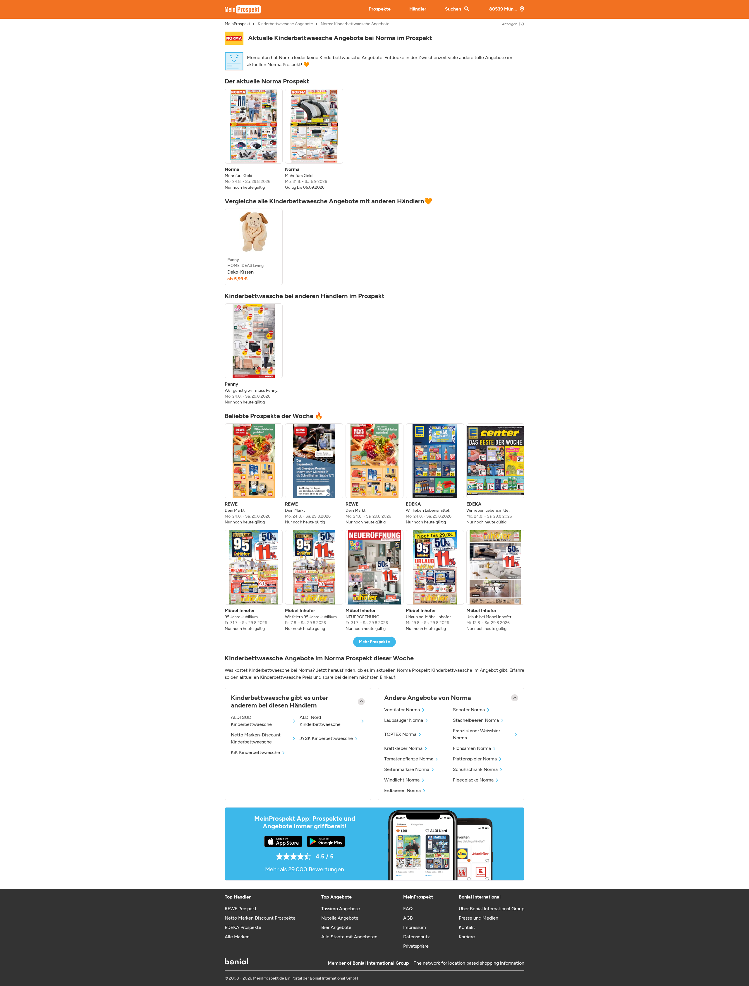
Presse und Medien (478, 918)
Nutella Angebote (339, 918)
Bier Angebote (336, 927)
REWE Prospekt (241, 908)
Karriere (467, 936)
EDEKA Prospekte (243, 927)
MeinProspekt (237, 24)
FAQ (408, 908)
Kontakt (467, 927)
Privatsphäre (416, 946)
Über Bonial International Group (491, 908)
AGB (408, 918)
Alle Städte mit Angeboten (349, 936)
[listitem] (254, 139)
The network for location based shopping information (469, 963)
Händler (417, 9)
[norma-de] (234, 38)
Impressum (414, 927)
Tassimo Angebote (340, 908)
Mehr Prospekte (374, 641)
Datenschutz (416, 936)
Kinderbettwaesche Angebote (285, 24)
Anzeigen (509, 24)
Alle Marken (237, 936)
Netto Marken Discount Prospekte (260, 918)
